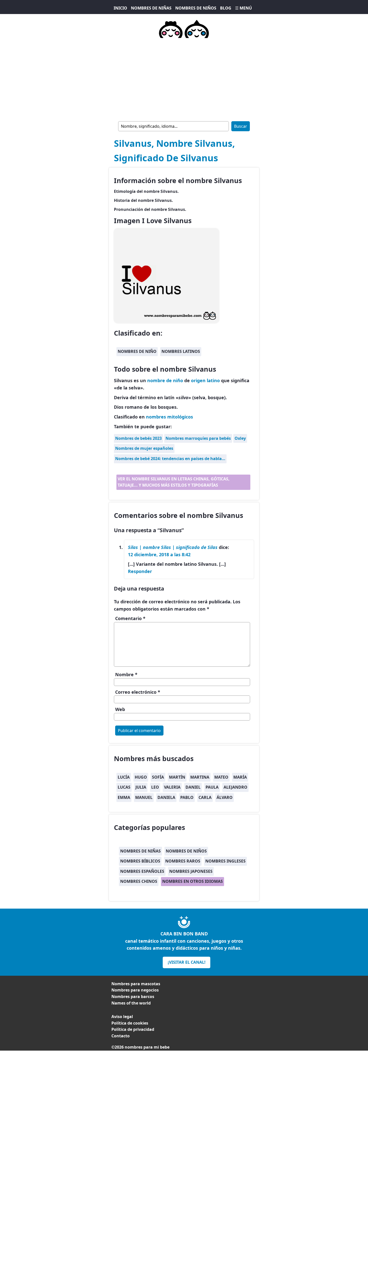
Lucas (124, 787)
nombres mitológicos (169, 417)
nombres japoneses (191, 871)
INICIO (120, 8)
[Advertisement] (184, 79)
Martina (199, 777)
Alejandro (235, 787)
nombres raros (182, 861)
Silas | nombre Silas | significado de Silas (173, 547)
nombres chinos (138, 881)
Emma (124, 797)
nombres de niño (137, 351)
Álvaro (225, 797)
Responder (140, 571)
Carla (205, 797)
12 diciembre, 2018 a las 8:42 (159, 554)
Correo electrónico (137, 692)
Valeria (172, 787)
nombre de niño (165, 380)
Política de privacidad (132, 1029)
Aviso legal (122, 1016)
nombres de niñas (140, 851)
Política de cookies (129, 1023)
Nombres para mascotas (135, 983)
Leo (155, 787)
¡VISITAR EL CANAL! (187, 962)
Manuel (143, 797)
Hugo (141, 777)
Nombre (126, 674)
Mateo (221, 777)
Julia (140, 787)
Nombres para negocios (135, 990)
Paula (212, 787)
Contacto (120, 1036)
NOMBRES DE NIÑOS (195, 8)
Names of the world (131, 1003)
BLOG (225, 8)
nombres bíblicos (140, 861)
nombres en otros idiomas (192, 881)
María (240, 777)
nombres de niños (186, 851)
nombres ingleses (225, 861)
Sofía (158, 777)
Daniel (193, 787)
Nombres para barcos (132, 996)
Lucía (124, 777)
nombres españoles (142, 871)
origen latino (205, 380)
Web (120, 709)
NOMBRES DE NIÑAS (151, 8)
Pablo (187, 797)
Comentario (130, 618)
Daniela (166, 797)
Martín (177, 777)
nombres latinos (180, 351)
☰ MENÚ (243, 8)
